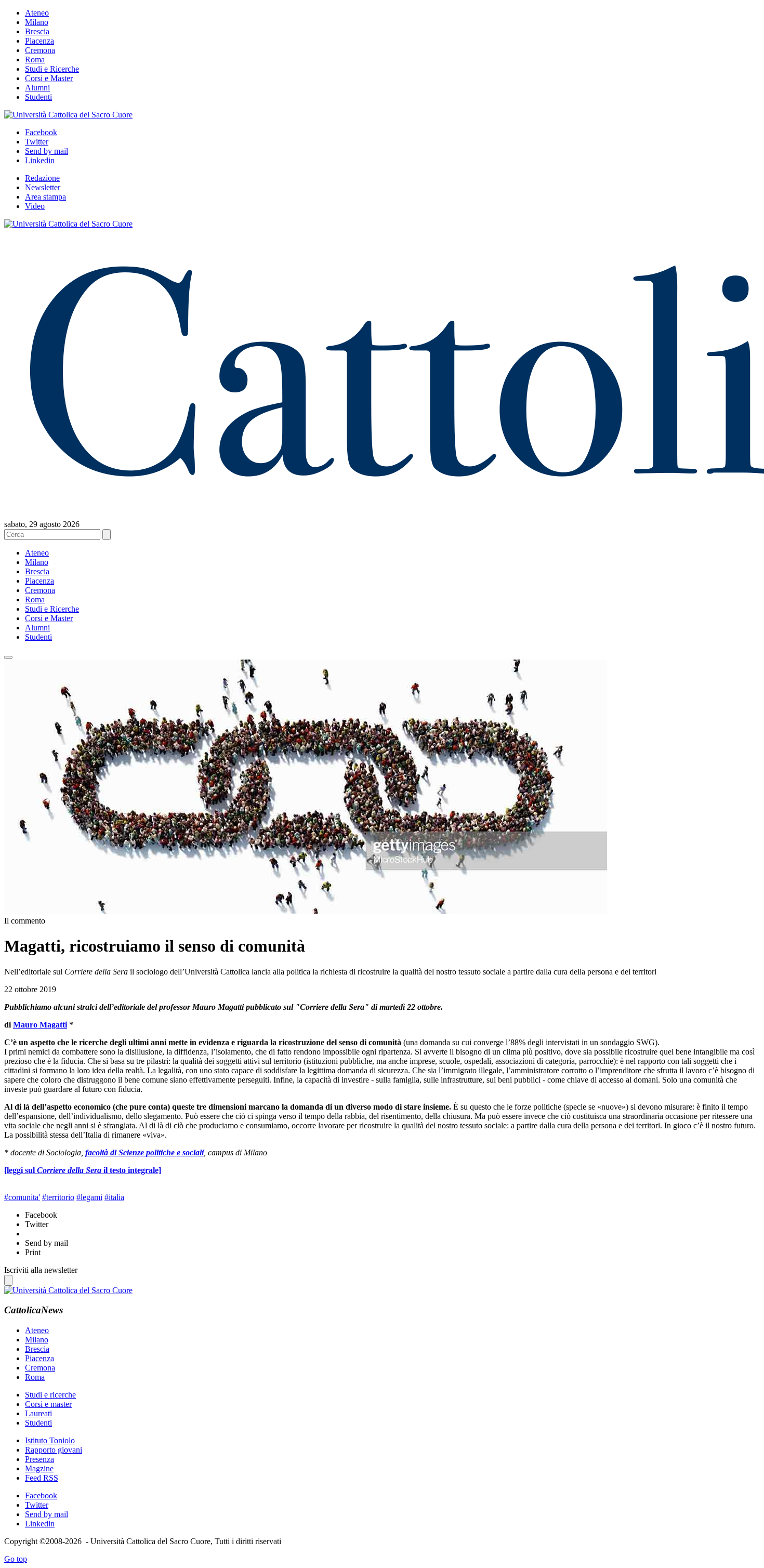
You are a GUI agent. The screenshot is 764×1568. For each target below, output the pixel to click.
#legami (89, 1197)
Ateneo (37, 12)
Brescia (37, 31)
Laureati (38, 1413)
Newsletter (42, 187)
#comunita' (22, 1197)
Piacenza (39, 40)
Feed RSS (41, 1477)
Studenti (38, 97)
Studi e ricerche (50, 1394)
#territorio (58, 1197)
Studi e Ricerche (52, 68)
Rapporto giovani (53, 1449)
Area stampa (45, 196)
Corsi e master (48, 1404)
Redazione (42, 178)
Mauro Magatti (40, 1024)
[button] (8, 657)
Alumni (37, 87)
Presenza (39, 1459)
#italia (114, 1197)
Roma (35, 59)
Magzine (39, 1468)
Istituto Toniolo (50, 1440)
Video (35, 206)
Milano (36, 22)
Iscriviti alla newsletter (40, 1270)
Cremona (40, 50)
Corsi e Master (49, 78)
